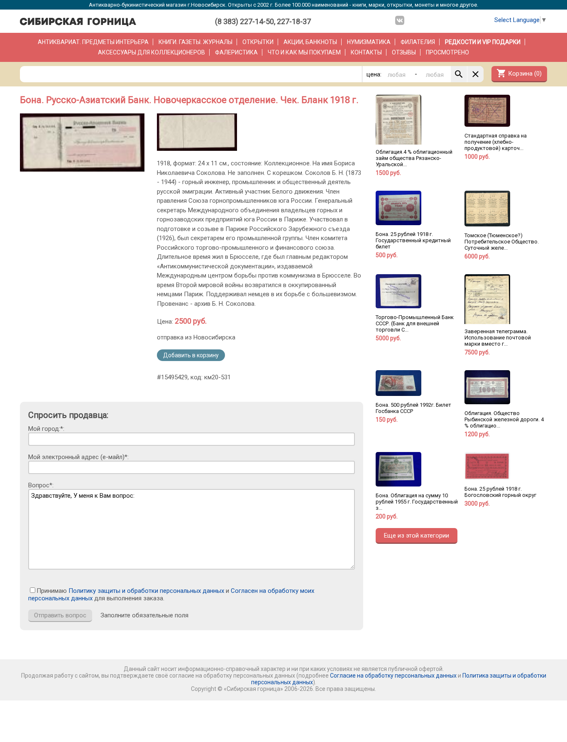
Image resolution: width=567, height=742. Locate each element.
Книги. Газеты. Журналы (195, 42)
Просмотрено (447, 52)
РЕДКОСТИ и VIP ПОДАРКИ (483, 42)
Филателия (418, 42)
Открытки (258, 42)
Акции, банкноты (310, 42)
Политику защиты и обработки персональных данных (146, 591)
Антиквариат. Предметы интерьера (93, 42)
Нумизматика (369, 42)
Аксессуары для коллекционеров (151, 52)
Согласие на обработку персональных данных (393, 675)
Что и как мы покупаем (304, 52)
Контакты (366, 52)
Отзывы (404, 52)
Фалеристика (236, 52)
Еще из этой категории (416, 535)
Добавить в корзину (191, 355)
